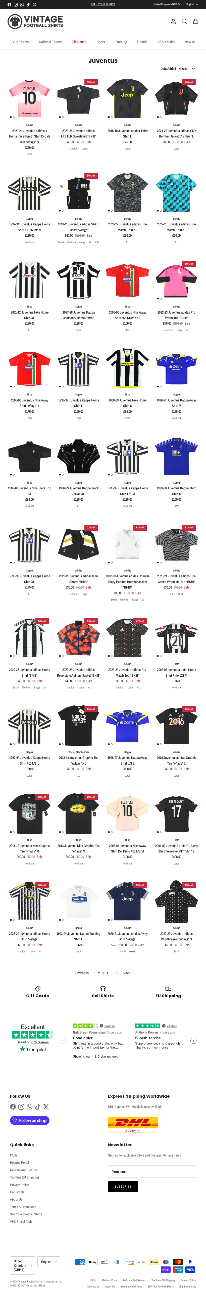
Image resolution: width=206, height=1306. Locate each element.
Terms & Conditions (23, 1207)
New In (190, 42)
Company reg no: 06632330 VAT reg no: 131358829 (36, 1283)
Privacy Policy (19, 1185)
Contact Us (17, 1192)
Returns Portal (19, 1162)
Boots (100, 42)
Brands (142, 42)
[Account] (172, 22)
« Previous (82, 973)
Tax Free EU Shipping (24, 1177)
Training (121, 42)
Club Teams (20, 42)
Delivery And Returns (24, 1170)
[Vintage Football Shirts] (35, 21)
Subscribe (123, 1187)
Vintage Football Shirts (30, 1281)
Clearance (79, 42)
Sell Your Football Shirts (26, 1214)
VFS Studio (166, 42)
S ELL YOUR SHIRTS (103, 4)
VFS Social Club (21, 1221)
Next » (127, 973)
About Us (16, 1199)
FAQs (13, 1155)
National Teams (50, 42)
